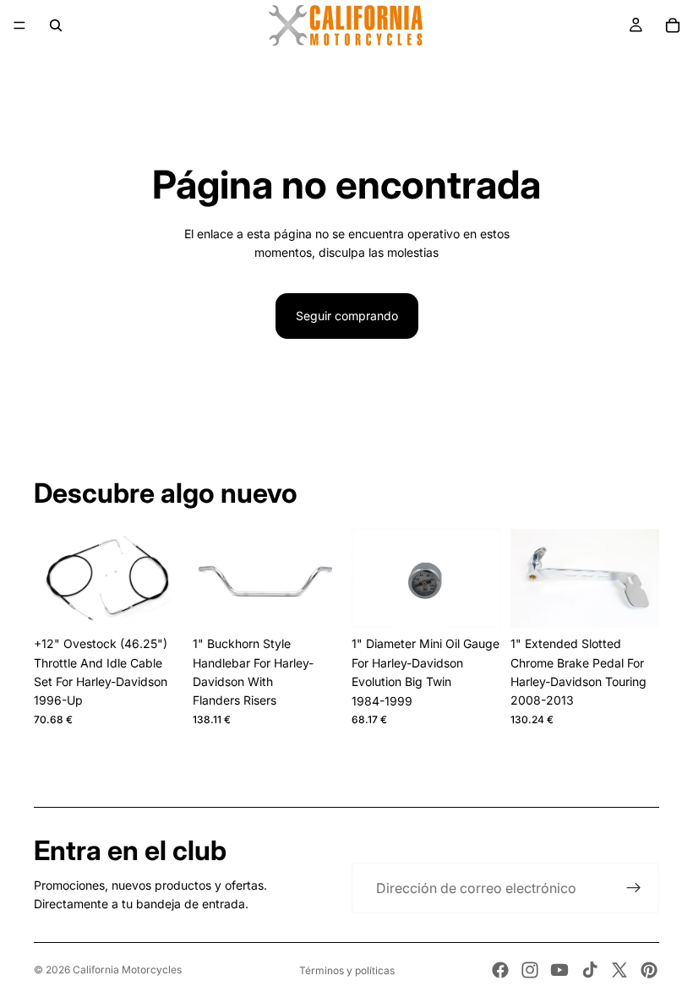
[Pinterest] (649, 970)
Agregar (171, 601)
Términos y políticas (347, 970)
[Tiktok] (590, 970)
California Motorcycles (127, 969)
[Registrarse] (634, 888)
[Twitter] (619, 970)
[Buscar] (55, 25)
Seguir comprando (347, 315)
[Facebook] (500, 970)
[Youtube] (559, 970)
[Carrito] (672, 25)
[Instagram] (530, 970)
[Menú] (19, 25)
